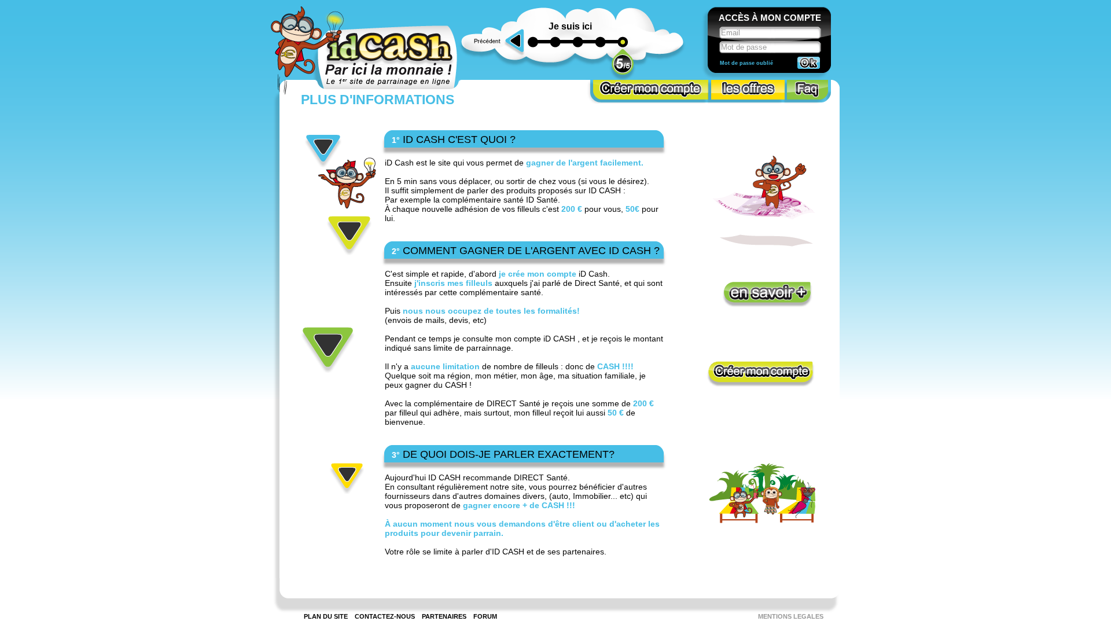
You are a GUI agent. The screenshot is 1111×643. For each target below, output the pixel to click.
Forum (485, 616)
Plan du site (326, 616)
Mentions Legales (790, 616)
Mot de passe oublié (746, 63)
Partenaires (444, 616)
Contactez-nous (385, 616)
